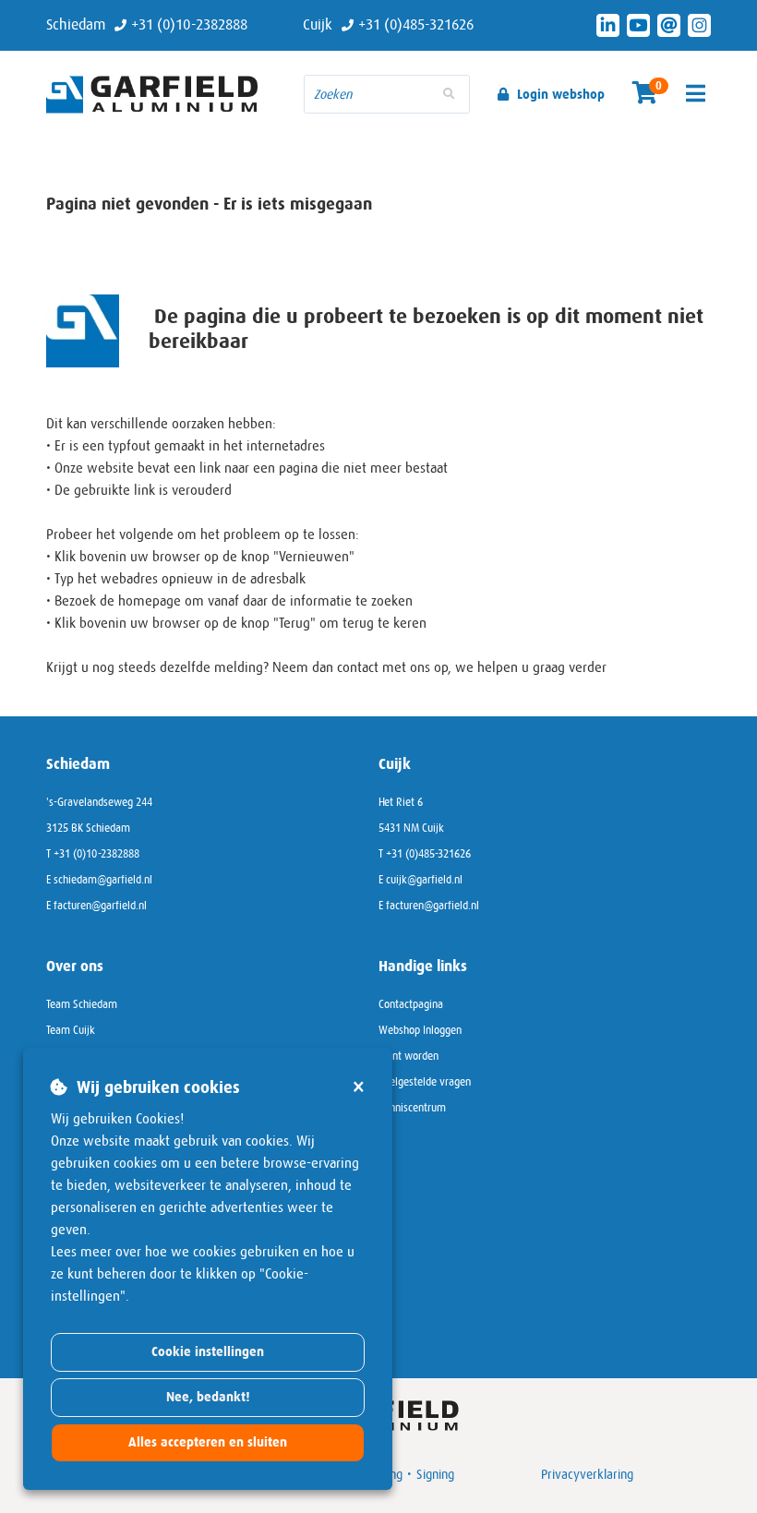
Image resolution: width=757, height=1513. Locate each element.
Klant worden (408, 1056)
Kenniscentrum (412, 1107)
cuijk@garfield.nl (424, 879)
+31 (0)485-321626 (428, 853)
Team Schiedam (81, 1004)
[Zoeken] (448, 94)
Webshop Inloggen (420, 1030)
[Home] (161, 93)
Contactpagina (410, 1004)
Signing (435, 1474)
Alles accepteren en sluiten (207, 1442)
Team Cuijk (70, 1030)
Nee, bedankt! (208, 1397)
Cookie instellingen (207, 1352)
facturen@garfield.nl (100, 905)
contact (357, 668)
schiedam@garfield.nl (103, 879)
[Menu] (695, 93)
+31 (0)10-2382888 (96, 853)
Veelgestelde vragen (424, 1081)
